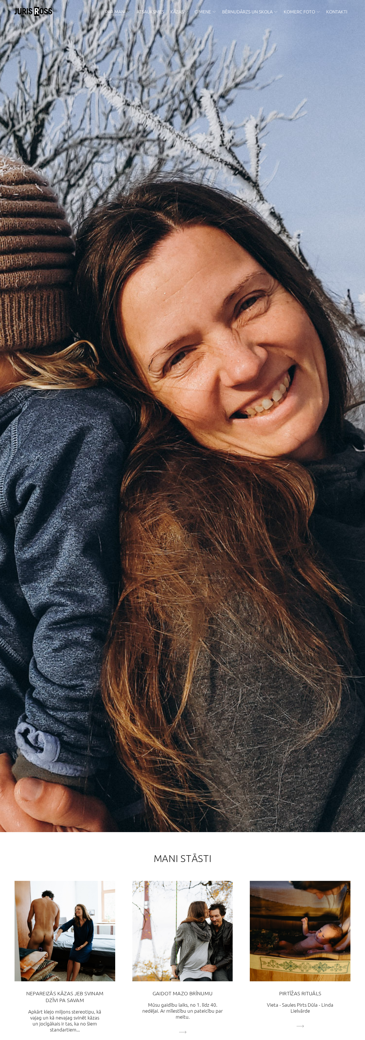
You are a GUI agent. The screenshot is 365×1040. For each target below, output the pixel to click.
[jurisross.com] (33, 11)
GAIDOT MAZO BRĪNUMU (183, 993)
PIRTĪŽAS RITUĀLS (300, 993)
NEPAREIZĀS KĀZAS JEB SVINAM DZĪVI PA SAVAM (65, 996)
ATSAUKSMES (150, 11)
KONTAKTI (336, 11)
